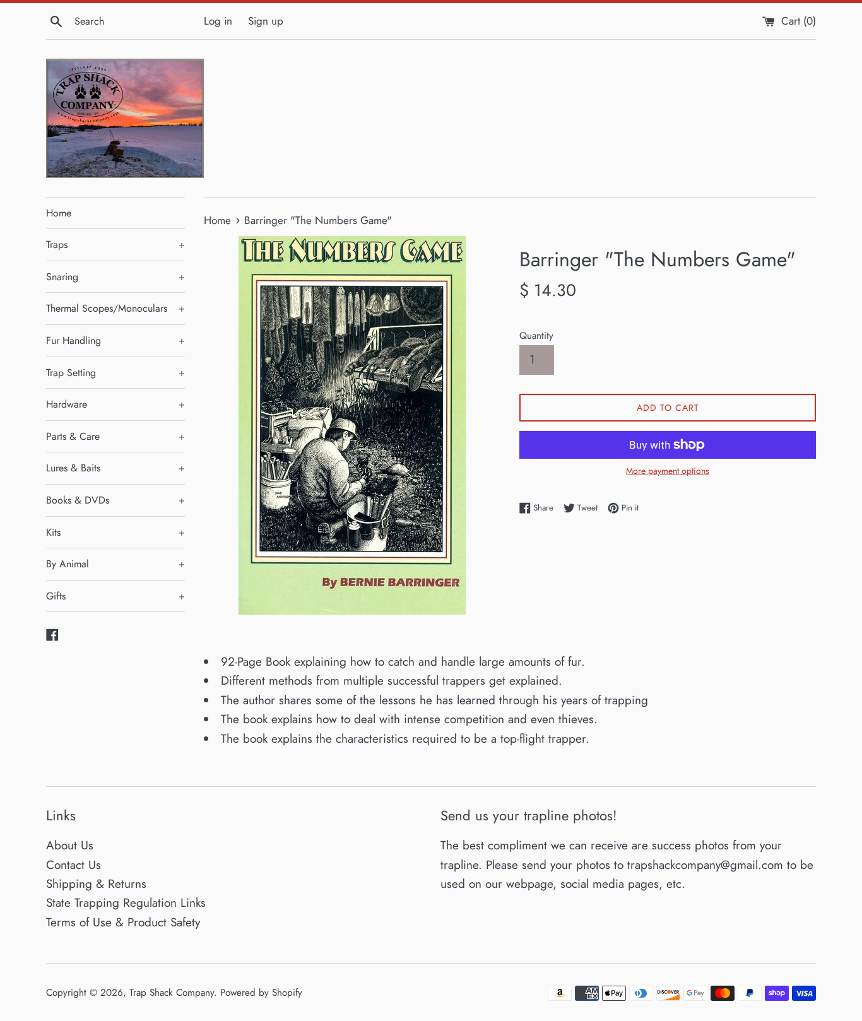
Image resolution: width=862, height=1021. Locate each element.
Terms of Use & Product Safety (123, 922)
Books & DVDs (115, 500)
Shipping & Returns (96, 883)
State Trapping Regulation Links (126, 902)
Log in (218, 20)
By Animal (115, 564)
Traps (115, 244)
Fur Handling (115, 340)
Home (58, 213)
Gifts (115, 596)
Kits (115, 532)
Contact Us (73, 864)
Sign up (265, 20)
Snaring (115, 276)
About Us (69, 845)
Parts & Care (115, 436)
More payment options (667, 470)
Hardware (115, 404)
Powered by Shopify (261, 993)
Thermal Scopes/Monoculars (115, 308)
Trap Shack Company (171, 993)
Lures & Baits (115, 468)
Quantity (536, 336)
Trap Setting (115, 372)
